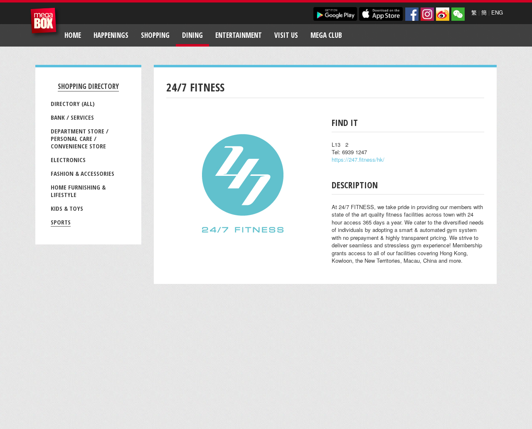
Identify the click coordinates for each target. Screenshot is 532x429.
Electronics (68, 159)
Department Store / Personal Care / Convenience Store (79, 138)
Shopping (155, 35)
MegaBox (45, 22)
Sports (61, 222)
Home (72, 35)
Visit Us (286, 35)
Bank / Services (72, 117)
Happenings (111, 35)
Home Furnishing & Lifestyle (78, 191)
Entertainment (238, 35)
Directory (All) (73, 103)
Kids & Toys (67, 208)
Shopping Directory (88, 86)
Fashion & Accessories (82, 173)
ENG (497, 12)
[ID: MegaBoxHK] (458, 14)
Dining (192, 35)
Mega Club (326, 35)
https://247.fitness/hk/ (358, 159)
